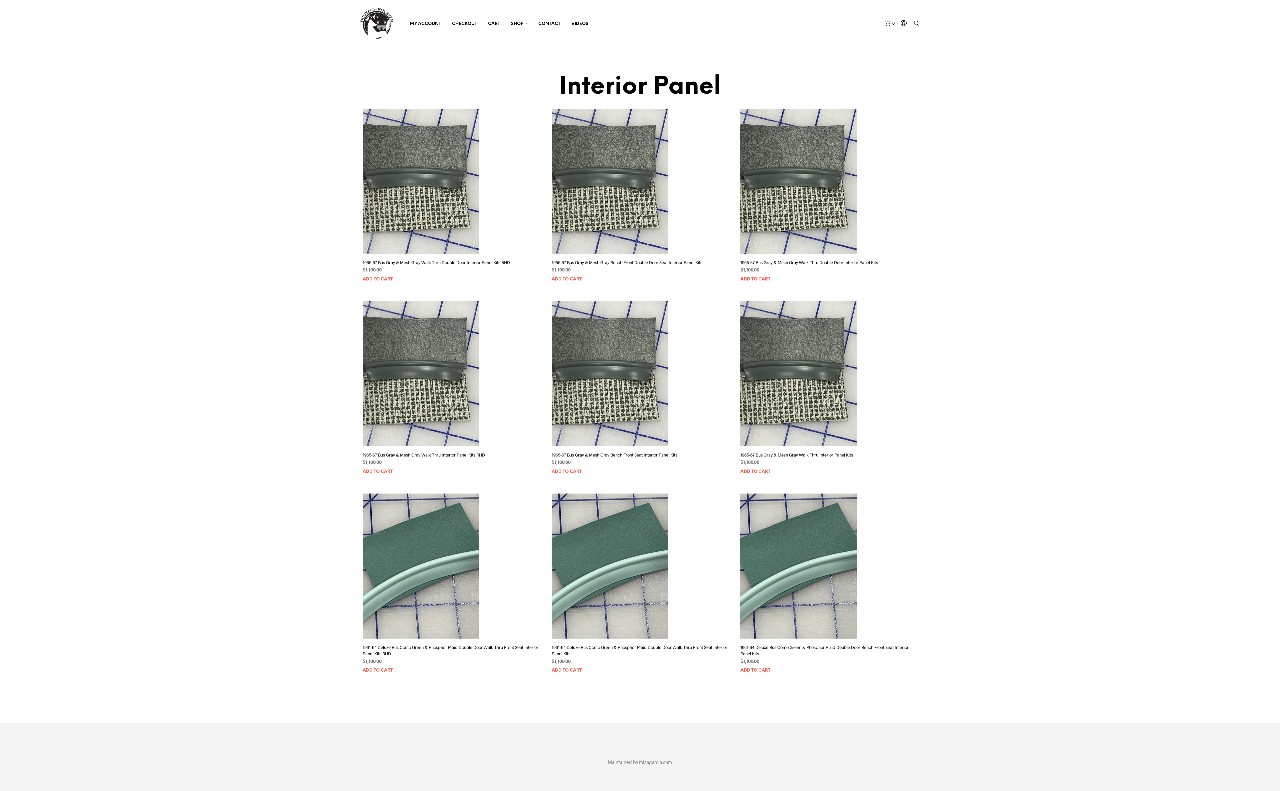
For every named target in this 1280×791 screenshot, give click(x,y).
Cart (494, 24)
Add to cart (378, 279)
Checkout (464, 24)
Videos (579, 24)
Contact (549, 24)
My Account (425, 24)
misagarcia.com (655, 762)
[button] (890, 23)
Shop (517, 24)
